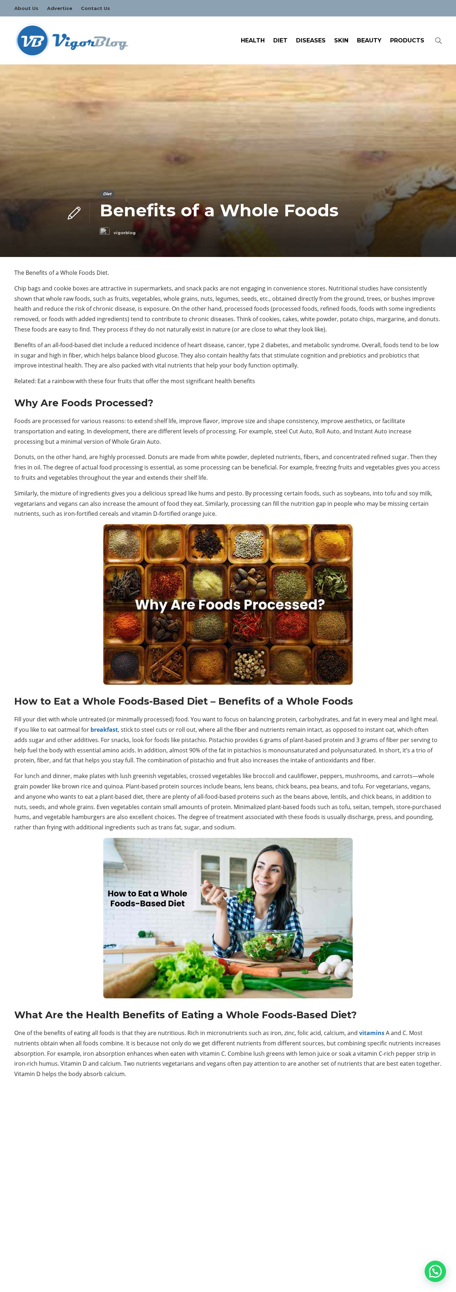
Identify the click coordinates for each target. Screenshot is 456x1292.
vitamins (371, 1033)
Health (253, 40)
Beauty (369, 40)
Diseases (311, 40)
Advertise (59, 8)
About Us (26, 8)
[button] (435, 1271)
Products (407, 40)
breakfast (104, 729)
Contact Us (95, 8)
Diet (280, 40)
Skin (341, 40)
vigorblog (125, 232)
